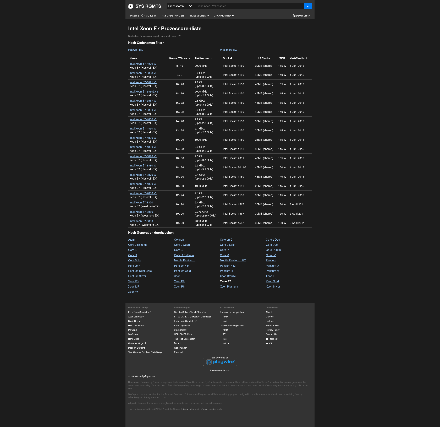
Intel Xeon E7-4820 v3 (143, 138)
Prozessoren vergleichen (151, 36)
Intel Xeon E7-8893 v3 (143, 73)
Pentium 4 (134, 266)
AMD (225, 316)
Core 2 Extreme (137, 245)
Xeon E (270, 276)
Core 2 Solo (227, 245)
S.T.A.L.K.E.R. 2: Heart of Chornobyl (192, 316)
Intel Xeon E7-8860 (141, 212)
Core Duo (272, 245)
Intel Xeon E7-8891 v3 (143, 82)
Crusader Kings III (137, 343)
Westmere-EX (228, 50)
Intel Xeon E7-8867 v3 (143, 100)
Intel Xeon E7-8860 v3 (143, 110)
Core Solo (134, 260)
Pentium (271, 260)
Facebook (273, 338)
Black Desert (134, 321)
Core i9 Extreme (184, 255)
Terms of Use (272, 325)
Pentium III (226, 271)
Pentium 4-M (227, 266)
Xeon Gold (272, 281)
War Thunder (180, 347)
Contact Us (271, 334)
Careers (269, 316)
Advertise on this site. (220, 370)
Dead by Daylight (136, 347)
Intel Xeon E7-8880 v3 (143, 165)
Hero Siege (133, 338)
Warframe (133, 334)
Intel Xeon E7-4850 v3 (143, 119)
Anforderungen (173, 15)
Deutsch (301, 15)
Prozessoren (198, 15)
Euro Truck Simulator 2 (139, 312)
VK (270, 343)
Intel (168, 36)
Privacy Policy (272, 329)
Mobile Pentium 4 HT (233, 260)
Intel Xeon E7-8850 (141, 221)
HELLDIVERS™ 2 (137, 325)
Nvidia (226, 343)
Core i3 (132, 250)
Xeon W (133, 292)
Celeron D (226, 239)
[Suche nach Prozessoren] (308, 6)
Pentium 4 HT (182, 266)
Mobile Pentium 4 (184, 260)
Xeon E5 (179, 281)
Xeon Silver (273, 286)
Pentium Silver (137, 276)
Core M (224, 255)
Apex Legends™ (136, 316)
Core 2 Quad (182, 245)
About (269, 312)
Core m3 (271, 255)
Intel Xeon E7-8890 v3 (143, 156)
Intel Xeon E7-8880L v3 (144, 91)
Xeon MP (133, 286)
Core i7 (224, 250)
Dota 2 (177, 343)
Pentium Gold (182, 271)
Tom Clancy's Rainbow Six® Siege (145, 352)
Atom (131, 239)
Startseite (144, 6)
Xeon (177, 276)
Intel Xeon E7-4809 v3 (143, 64)
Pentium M (272, 271)
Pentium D (272, 266)
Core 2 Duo (273, 239)
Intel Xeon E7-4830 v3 (143, 128)
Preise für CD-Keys (143, 15)
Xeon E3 (133, 281)
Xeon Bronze (228, 276)
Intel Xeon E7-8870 (141, 202)
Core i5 (178, 250)
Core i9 (132, 255)
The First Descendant (184, 338)
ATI (224, 334)
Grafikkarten (223, 15)
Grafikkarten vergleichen (232, 325)
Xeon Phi (179, 286)
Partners (270, 321)
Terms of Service (208, 408)
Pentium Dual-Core (140, 271)
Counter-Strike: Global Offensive (190, 312)
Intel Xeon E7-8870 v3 (143, 175)
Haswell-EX (135, 50)
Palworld (132, 329)
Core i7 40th (273, 250)
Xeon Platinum (229, 286)
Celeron (179, 239)
